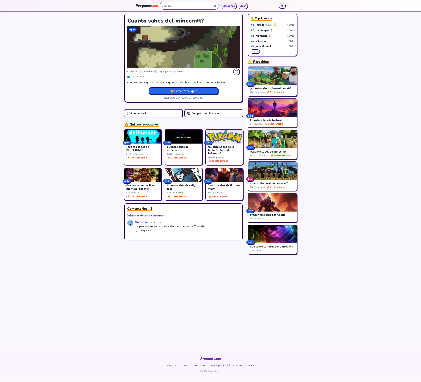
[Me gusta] (136, 230)
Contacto (250, 365)
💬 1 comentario (137, 113)
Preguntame (210, 358)
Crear (243, 5)
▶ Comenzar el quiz (183, 91)
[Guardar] (236, 71)
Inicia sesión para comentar (145, 215)
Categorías (229, 5)
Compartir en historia (205, 113)
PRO (203, 365)
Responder (146, 230)
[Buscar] (214, 5)
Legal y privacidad (220, 365)
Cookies (237, 365)
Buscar (185, 365)
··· (255, 51)
